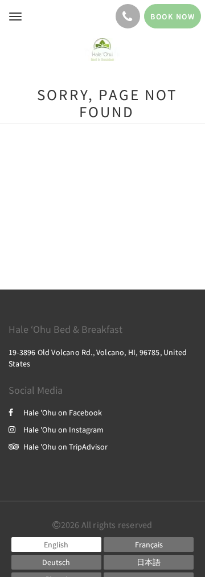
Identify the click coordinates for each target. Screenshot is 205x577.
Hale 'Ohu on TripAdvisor (65, 447)
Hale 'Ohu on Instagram (63, 429)
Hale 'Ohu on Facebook (62, 412)
